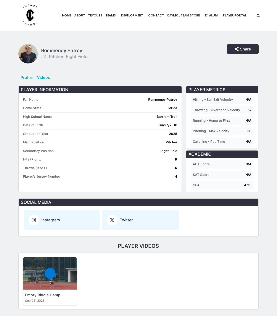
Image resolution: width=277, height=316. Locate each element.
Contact (156, 15)
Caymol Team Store (183, 15)
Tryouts (95, 15)
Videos (43, 77)
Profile (27, 77)
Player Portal (234, 15)
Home (66, 15)
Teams (110, 15)
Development (132, 15)
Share (245, 49)
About (79, 15)
